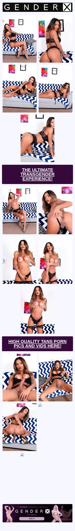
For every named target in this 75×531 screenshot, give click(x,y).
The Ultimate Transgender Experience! (37, 174)
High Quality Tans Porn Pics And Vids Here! (37, 343)
